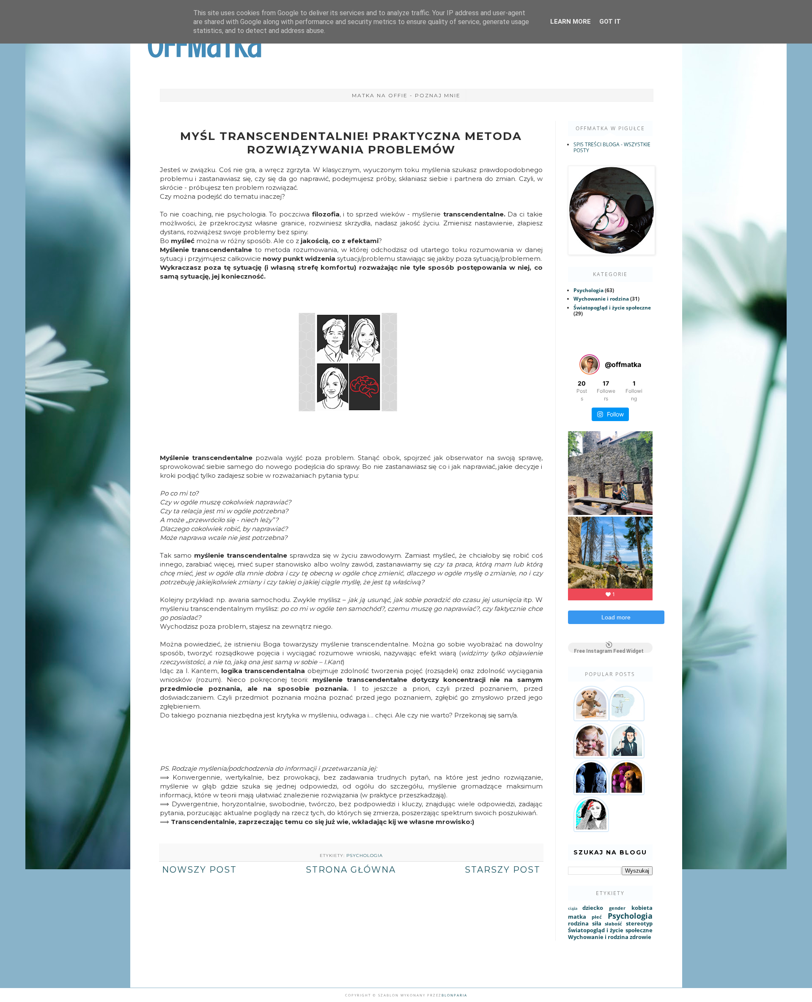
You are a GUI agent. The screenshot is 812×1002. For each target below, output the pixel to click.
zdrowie (640, 937)
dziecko (592, 908)
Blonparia (454, 995)
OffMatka (204, 46)
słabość (613, 923)
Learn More (570, 21)
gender (617, 908)
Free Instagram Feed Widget (609, 650)
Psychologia (364, 855)
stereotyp (639, 923)
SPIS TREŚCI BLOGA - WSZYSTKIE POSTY (611, 147)
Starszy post (502, 870)
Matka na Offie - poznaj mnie (406, 95)
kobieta (642, 908)
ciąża (572, 908)
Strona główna (351, 870)
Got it (610, 21)
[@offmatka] (589, 364)
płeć (597, 917)
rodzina (578, 923)
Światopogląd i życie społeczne (612, 307)
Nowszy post (199, 870)
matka (577, 916)
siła (596, 923)
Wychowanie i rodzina (601, 298)
